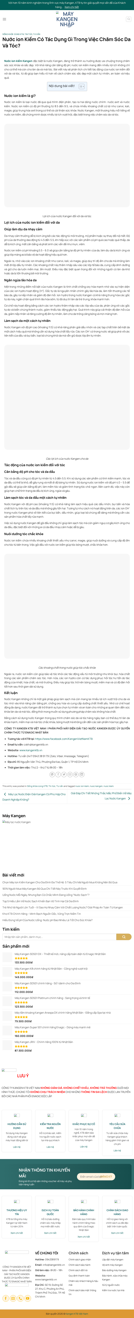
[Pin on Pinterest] (76, 774)
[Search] (128, 19)
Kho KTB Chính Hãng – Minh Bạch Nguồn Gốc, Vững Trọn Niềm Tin (41, 914)
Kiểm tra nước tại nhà (113, 1290)
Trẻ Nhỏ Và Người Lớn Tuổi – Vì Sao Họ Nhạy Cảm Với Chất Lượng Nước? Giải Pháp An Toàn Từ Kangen (62, 907)
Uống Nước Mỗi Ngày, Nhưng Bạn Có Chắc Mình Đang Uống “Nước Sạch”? (45, 895)
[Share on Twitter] (64, 774)
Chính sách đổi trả (78, 1270)
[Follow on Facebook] (5, 1298)
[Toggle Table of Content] (80, 86)
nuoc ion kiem (82, 786)
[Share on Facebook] (58, 774)
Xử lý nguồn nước (111, 1284)
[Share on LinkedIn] (81, 774)
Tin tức (28, 34)
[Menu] (4, 19)
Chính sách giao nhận (80, 1259)
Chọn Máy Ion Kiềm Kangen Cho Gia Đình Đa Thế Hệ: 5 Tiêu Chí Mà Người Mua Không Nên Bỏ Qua (59, 882)
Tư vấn (36, 34)
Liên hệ (16, 1146)
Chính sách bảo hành (79, 1264)
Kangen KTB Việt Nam (77, 1313)
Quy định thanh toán (79, 1275)
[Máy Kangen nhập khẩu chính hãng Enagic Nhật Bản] (67, 19)
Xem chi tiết (72, 7)
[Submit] (124, 937)
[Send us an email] (13, 1298)
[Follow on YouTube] (27, 1298)
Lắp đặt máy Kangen (113, 1259)
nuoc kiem (109, 786)
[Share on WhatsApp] (52, 774)
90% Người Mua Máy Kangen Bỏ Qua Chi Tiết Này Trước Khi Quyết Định (44, 888)
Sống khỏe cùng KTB (13, 34)
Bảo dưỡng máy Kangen (114, 1270)
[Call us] (20, 1298)
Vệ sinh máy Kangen (112, 1264)
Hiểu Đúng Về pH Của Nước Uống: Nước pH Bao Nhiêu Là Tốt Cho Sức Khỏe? (47, 920)
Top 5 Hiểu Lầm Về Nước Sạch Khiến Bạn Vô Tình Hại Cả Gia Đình (40, 901)
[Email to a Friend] (70, 774)
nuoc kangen (96, 786)
